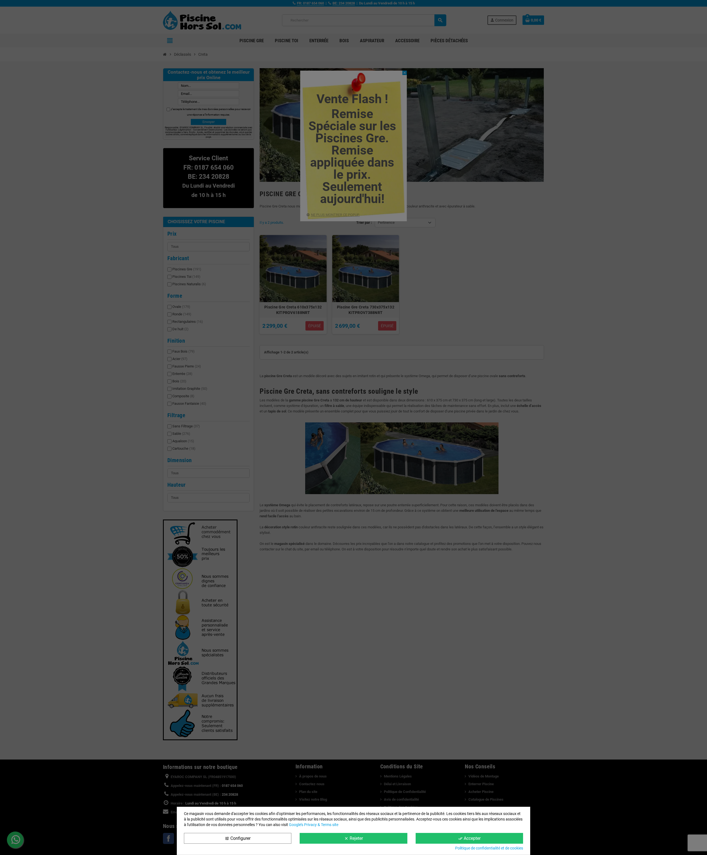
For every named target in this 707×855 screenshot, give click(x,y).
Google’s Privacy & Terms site (313, 824)
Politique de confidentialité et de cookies (489, 848)
